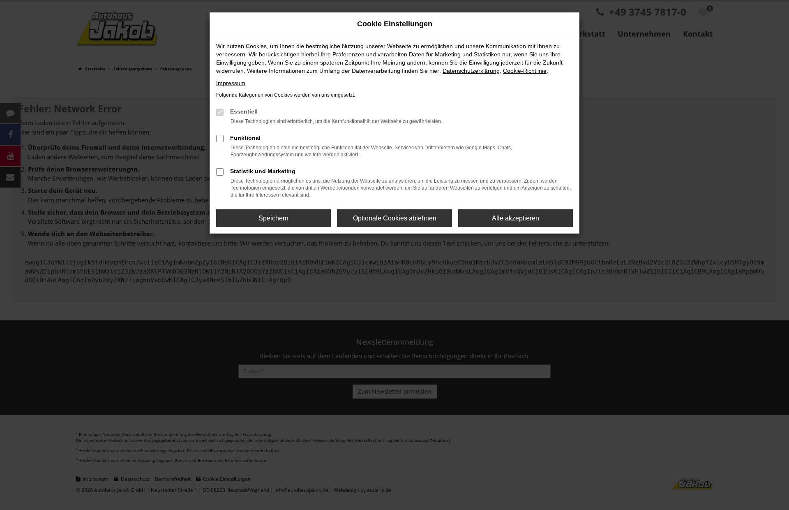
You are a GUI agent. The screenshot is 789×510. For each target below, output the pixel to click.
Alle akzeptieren (515, 218)
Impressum (230, 83)
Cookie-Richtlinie (525, 70)
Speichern (273, 218)
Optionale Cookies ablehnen (394, 218)
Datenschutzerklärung (471, 70)
